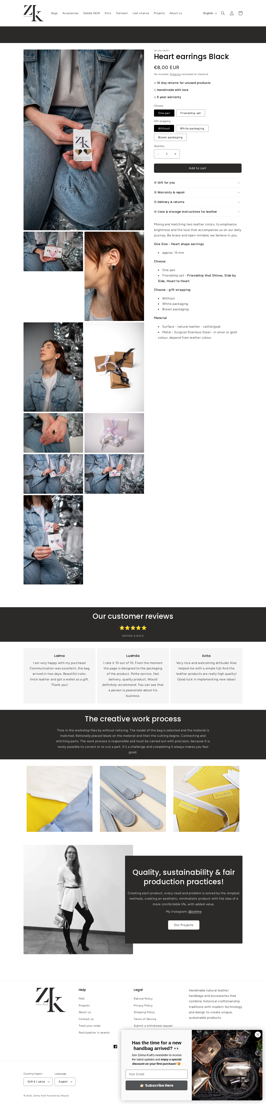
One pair (164, 113)
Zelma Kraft (39, 1095)
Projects (84, 1005)
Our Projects (183, 925)
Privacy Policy (143, 1005)
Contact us (86, 1019)
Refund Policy (143, 998)
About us (85, 1012)
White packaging (192, 128)
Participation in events (94, 1032)
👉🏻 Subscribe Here (156, 1085)
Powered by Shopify (58, 1095)
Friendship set (190, 113)
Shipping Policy (144, 1012)
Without (164, 128)
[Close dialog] (258, 1034)
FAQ (82, 998)
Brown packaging (170, 137)
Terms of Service (145, 1019)
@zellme (195, 911)
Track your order (90, 1026)
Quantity (159, 146)
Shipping (175, 74)
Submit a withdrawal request (153, 1026)
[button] (223, 13)
